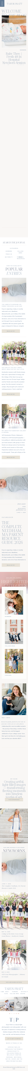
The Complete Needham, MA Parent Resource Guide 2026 (12, 532)
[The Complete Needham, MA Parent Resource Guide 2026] (14, 290)
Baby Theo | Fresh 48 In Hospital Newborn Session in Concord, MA (14, 59)
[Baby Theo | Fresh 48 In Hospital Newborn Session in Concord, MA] (14, 31)
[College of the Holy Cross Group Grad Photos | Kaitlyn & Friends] (14, 353)
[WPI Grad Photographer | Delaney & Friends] (14, 416)
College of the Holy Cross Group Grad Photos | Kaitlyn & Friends (13, 369)
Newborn (23, 50)
